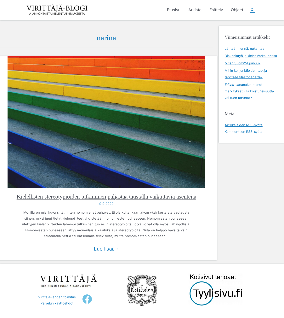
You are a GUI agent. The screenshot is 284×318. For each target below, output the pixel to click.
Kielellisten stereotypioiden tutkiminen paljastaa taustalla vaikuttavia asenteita (106, 196)
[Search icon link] (252, 10)
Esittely (216, 9)
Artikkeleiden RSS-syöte (244, 125)
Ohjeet (237, 9)
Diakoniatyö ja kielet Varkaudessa (251, 56)
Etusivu (173, 9)
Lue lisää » (106, 249)
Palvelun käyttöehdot (57, 303)
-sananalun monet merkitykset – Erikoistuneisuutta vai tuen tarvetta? (249, 91)
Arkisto (195, 9)
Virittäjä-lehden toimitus (57, 297)
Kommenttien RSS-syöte (244, 132)
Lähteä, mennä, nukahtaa (244, 48)
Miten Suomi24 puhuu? (242, 63)
